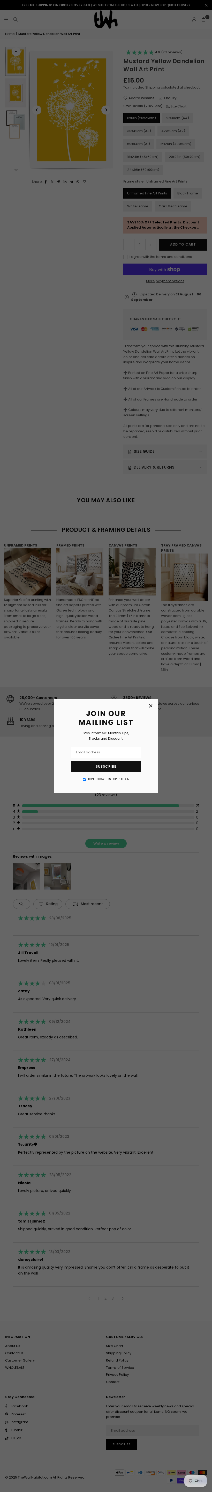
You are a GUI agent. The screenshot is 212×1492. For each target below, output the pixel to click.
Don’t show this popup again (108, 779)
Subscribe (106, 766)
